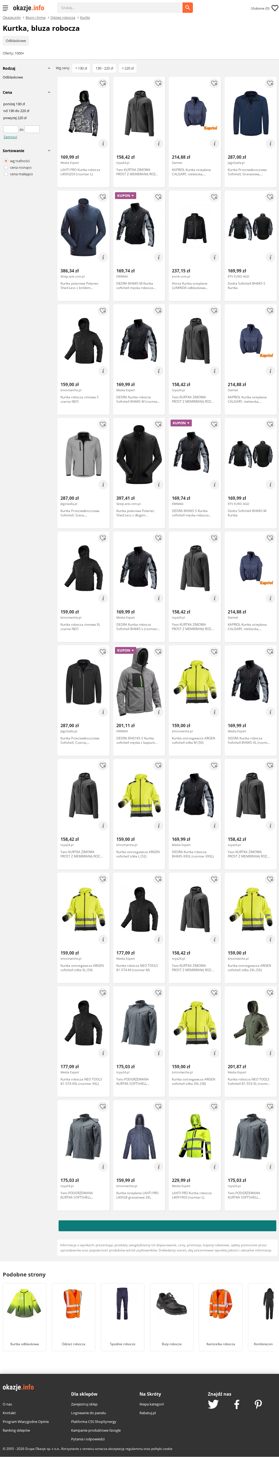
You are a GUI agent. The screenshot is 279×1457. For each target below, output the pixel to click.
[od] (11, 129)
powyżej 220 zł (14, 118)
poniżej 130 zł (14, 104)
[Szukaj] (124, 4)
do (22, 129)
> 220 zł (128, 68)
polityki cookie (161, 1448)
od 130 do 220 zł (16, 111)
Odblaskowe (16, 40)
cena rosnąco (21, 167)
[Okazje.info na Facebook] (236, 1405)
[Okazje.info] (30, 8)
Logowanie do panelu (88, 1412)
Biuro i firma (36, 17)
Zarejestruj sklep (84, 1404)
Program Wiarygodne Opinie (26, 1421)
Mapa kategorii (152, 1404)
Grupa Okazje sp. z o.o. (42, 1448)
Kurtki (85, 17)
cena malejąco (21, 173)
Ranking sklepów (16, 1430)
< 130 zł (81, 68)
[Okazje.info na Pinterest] (258, 1405)
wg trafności (20, 160)
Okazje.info (12, 17)
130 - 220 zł (104, 68)
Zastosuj (10, 136)
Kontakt (9, 1412)
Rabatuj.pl (148, 1412)
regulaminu (134, 1448)
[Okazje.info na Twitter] (213, 1405)
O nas (7, 1404)
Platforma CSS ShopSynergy (93, 1421)
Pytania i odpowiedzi (88, 1439)
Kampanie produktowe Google (96, 1430)
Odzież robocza (62, 17)
